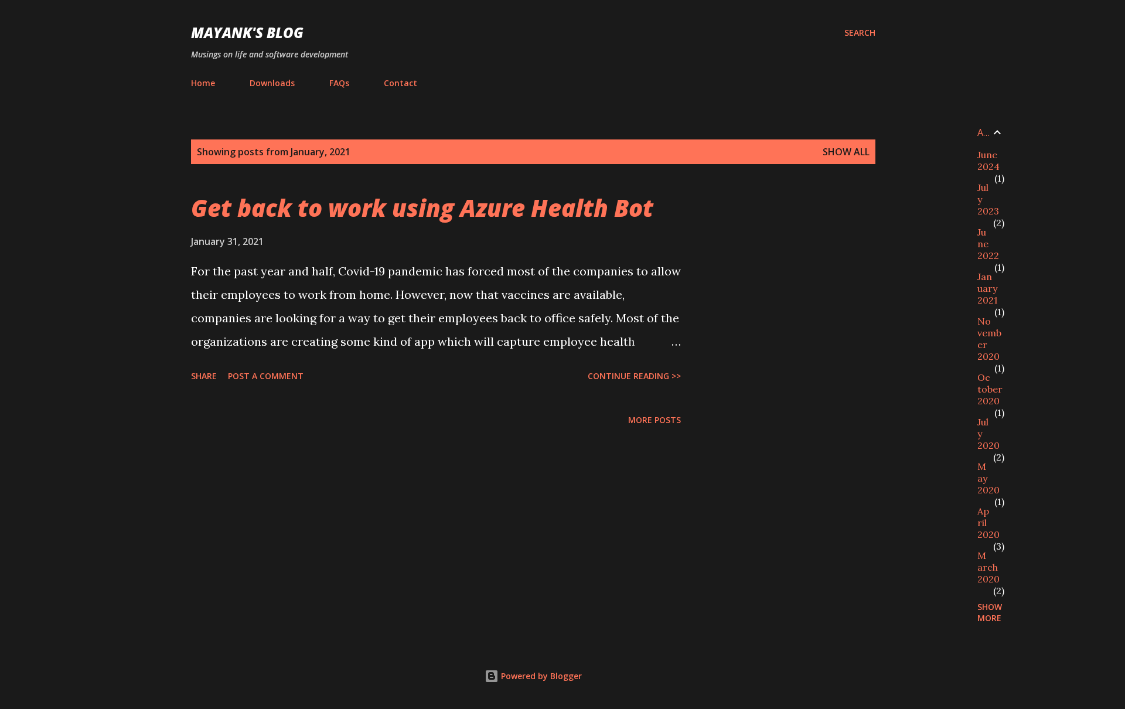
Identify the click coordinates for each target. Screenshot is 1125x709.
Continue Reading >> (634, 375)
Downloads (272, 82)
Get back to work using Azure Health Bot (422, 208)
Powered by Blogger (540, 675)
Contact (400, 82)
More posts (654, 419)
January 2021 (987, 288)
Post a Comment (266, 375)
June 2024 (988, 160)
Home (203, 82)
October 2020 (990, 389)
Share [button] (204, 375)
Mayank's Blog (247, 32)
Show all (846, 151)
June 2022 (988, 243)
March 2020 (988, 567)
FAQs (339, 82)
